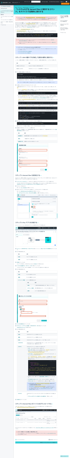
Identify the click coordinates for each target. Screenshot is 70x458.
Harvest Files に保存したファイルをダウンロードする (44, 427)
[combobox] (35, 2)
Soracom (4, 3)
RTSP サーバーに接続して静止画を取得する (7, 22)
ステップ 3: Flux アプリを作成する (26, 222)
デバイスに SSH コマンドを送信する (7, 19)
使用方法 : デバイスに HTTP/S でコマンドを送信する (48, 442)
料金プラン (53, 42)
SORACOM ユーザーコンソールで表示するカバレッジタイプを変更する (28, 184)
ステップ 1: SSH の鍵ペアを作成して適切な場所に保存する (34, 57)
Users (9, 2)
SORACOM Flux (29, 27)
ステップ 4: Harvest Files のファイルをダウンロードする (33, 404)
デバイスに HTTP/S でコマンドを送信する (7, 17)
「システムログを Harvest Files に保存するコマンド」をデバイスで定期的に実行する (7, 11)
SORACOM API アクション (21, 327)
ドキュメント (20, 7)
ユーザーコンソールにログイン (22, 181)
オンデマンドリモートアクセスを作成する (39, 97)
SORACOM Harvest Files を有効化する (27, 191)
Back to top (4, 24)
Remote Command (25, 7)
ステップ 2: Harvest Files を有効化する (27, 175)
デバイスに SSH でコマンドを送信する (25, 52)
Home (16, 7)
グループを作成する (24, 187)
